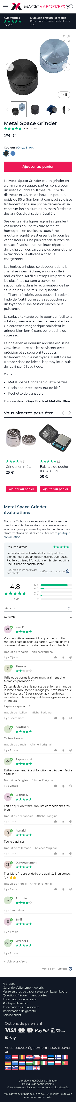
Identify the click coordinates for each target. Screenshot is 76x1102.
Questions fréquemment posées (25, 995)
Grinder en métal (19, 467)
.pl (58, 1063)
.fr (65, 1057)
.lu (51, 1063)
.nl (22, 1063)
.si (15, 1068)
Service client (12, 1015)
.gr (15, 1063)
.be (22, 1057)
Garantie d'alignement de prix (23, 987)
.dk (44, 1057)
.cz (36, 1057)
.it (44, 1063)
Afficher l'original (43, 651)
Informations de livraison (20, 999)
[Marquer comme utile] (56, 657)
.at (15, 1057)
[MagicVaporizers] (38, 6)
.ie (36, 1063)
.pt (65, 1063)
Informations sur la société (21, 1007)
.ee (51, 1057)
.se (29, 1068)
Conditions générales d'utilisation (38, 1080)
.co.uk (36, 1068)
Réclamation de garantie (20, 1011)
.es (22, 1068)
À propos (9, 983)
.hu (29, 1063)
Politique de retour (16, 1003)
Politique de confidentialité (38, 1083)
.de (8, 1063)
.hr (29, 1057)
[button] (66, 38)
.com (8, 1057)
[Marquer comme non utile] (63, 657)
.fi (58, 1057)
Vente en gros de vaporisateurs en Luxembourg (35, 991)
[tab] (38, 510)
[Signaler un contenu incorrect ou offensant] (70, 657)
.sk (8, 1068)
